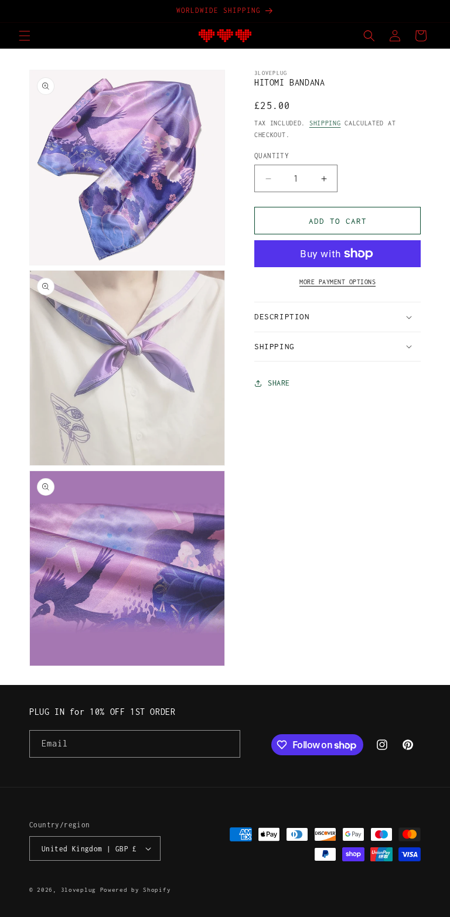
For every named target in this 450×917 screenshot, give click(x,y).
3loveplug (78, 890)
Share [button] (279, 383)
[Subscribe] (227, 744)
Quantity (271, 155)
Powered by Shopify (135, 890)
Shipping (325, 123)
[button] (25, 36)
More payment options (337, 281)
